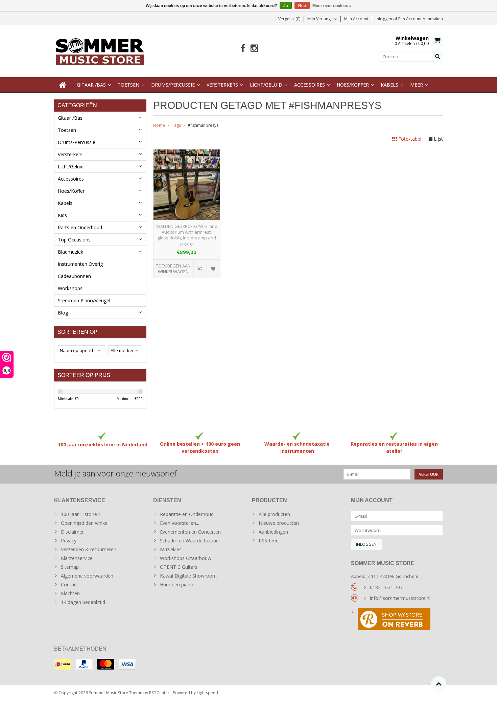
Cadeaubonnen (74, 276)
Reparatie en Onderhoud (187, 514)
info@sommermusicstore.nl (400, 598)
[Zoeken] (437, 56)
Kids (62, 215)
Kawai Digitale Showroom (188, 576)
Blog (63, 312)
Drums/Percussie (173, 84)
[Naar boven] (438, 684)
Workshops (70, 288)
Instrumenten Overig (80, 264)
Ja (285, 5)
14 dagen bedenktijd (83, 602)
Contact (69, 584)
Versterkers (222, 84)
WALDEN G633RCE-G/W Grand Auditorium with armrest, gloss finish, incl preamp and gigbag (186, 235)
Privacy (68, 540)
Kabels (389, 84)
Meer (416, 84)
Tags (176, 125)
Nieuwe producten (279, 523)
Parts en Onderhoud (80, 227)
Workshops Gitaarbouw (185, 558)
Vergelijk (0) (289, 19)
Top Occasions (74, 239)
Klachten (70, 593)
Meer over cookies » (332, 5)
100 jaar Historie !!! (81, 514)
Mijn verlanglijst (322, 19)
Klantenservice (77, 558)
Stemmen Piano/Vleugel (84, 300)
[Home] (63, 84)
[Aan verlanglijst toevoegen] (213, 269)
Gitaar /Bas (91, 84)
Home (159, 125)
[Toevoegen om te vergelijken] (200, 269)
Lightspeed (207, 693)
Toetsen (128, 84)
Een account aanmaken (420, 19)
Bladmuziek (70, 252)
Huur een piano (176, 584)
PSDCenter (159, 693)
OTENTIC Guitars (178, 567)
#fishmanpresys (203, 125)
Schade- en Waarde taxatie (189, 540)
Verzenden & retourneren (88, 549)
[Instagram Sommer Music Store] (254, 48)
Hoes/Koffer (353, 84)
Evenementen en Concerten (190, 532)
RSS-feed (269, 540)
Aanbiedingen (273, 532)
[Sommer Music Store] (100, 50)
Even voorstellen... (179, 523)
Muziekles (171, 549)
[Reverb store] (397, 620)
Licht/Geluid (266, 84)
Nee (302, 5)
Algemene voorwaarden (87, 576)
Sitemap (70, 567)
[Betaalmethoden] (62, 664)
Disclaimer (72, 532)
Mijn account (356, 19)
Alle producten (274, 514)
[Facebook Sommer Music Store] (243, 48)
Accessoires (309, 84)
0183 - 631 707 (386, 587)
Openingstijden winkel (85, 523)
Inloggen (384, 19)
